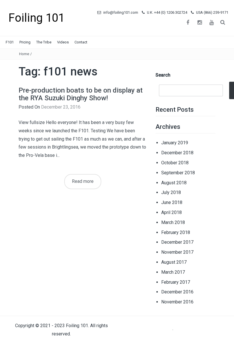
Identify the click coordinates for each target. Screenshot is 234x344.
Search (163, 75)
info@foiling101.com (120, 12)
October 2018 (175, 162)
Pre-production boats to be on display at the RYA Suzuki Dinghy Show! (81, 94)
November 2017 (177, 252)
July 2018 (171, 192)
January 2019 (174, 142)
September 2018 (178, 172)
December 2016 (177, 292)
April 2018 (171, 212)
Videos (63, 42)
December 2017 (177, 242)
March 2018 (173, 222)
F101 (10, 42)
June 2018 (171, 202)
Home (24, 54)
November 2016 (177, 302)
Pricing (25, 42)
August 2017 (174, 262)
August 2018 (174, 182)
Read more (83, 181)
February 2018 (175, 232)
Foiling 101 (36, 18)
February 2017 (175, 282)
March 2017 (173, 272)
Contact (80, 42)
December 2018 (177, 152)
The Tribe (43, 42)
